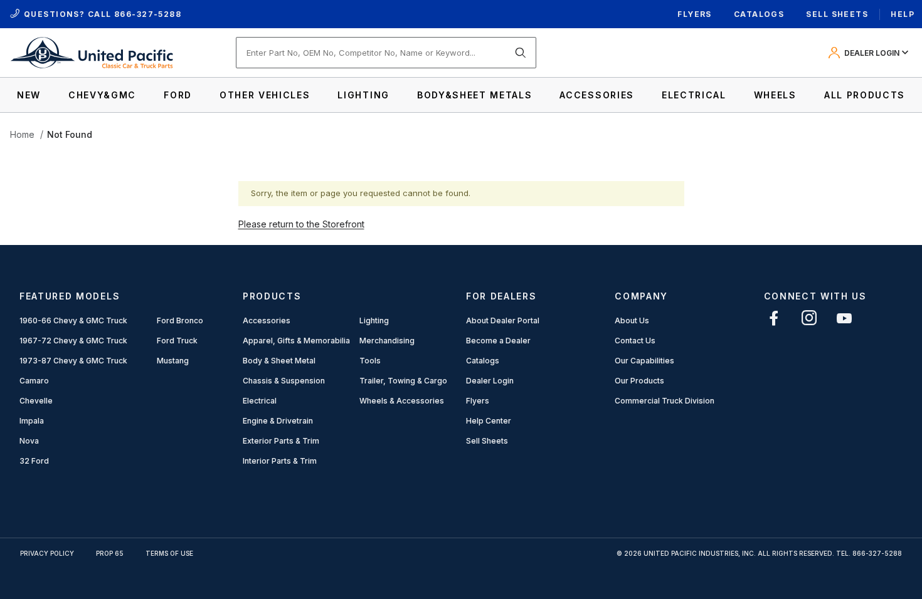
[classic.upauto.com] (91, 51)
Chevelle (36, 400)
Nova (29, 440)
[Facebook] (774, 318)
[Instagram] (809, 318)
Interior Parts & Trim (280, 461)
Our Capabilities (644, 360)
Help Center (488, 420)
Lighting (374, 320)
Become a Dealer (498, 340)
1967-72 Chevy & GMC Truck (73, 340)
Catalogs (759, 14)
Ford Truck (177, 340)
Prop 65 (110, 553)
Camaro (34, 380)
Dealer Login (490, 380)
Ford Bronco (180, 320)
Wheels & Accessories (401, 400)
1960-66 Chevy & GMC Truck (73, 320)
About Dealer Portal (502, 320)
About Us (632, 320)
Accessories (266, 320)
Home (22, 134)
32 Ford (34, 461)
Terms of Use (169, 553)
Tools (370, 360)
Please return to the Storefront (301, 224)
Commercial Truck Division (664, 400)
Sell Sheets (837, 14)
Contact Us (635, 340)
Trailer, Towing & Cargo (403, 380)
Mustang (173, 360)
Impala (31, 420)
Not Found (69, 134)
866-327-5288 (147, 14)
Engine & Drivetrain (278, 420)
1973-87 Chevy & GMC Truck (73, 360)
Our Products (639, 380)
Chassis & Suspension (284, 380)
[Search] (521, 53)
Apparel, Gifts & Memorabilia (296, 340)
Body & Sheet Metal (279, 360)
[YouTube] (844, 318)
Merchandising (387, 340)
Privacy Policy (47, 553)
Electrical (260, 400)
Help (902, 14)
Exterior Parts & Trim (281, 440)
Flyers (694, 14)
